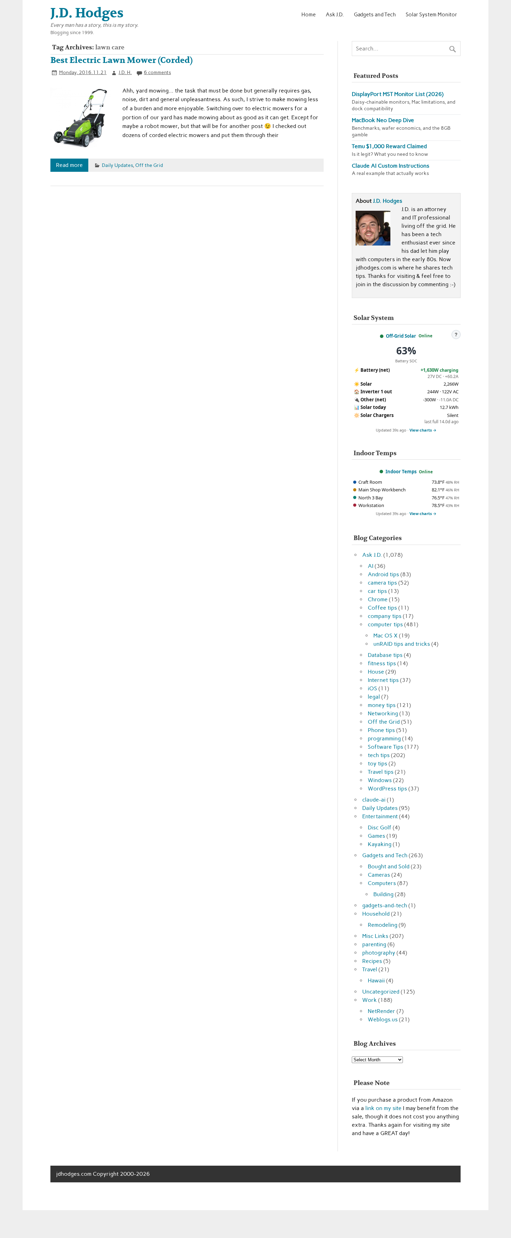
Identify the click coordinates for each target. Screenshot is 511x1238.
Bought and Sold (388, 866)
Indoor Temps (401, 471)
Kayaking (379, 844)
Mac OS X (385, 635)
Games (376, 836)
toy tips (377, 763)
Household (376, 913)
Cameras (379, 874)
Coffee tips (382, 607)
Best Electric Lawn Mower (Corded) (121, 60)
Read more (69, 165)
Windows (380, 780)
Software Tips (385, 746)
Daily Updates (117, 165)
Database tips (385, 655)
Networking (383, 713)
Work (369, 1000)
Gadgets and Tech (375, 14)
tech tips (379, 755)
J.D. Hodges (387, 201)
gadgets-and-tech (384, 905)
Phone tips (381, 730)
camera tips (382, 582)
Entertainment (380, 816)
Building (383, 894)
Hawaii (376, 980)
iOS (372, 688)
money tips (382, 705)
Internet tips (383, 680)
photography (378, 952)
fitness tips (382, 663)
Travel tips (381, 772)
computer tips (385, 624)
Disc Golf (379, 827)
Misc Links (375, 936)
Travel (369, 969)
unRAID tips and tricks (401, 644)
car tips (377, 591)
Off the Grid (149, 165)
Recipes (372, 961)
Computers (382, 883)
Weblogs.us (383, 1019)
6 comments (157, 72)
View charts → (423, 430)
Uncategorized (380, 991)
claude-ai (374, 799)
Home (308, 14)
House (376, 671)
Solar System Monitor (431, 14)
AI (370, 566)
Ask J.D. (335, 14)
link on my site (383, 1108)
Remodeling (382, 925)
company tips (385, 616)
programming (384, 738)
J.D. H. (125, 72)
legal (374, 696)
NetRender (381, 1011)
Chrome (378, 599)
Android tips (383, 574)
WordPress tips (387, 788)
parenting (374, 944)
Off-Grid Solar (401, 336)
